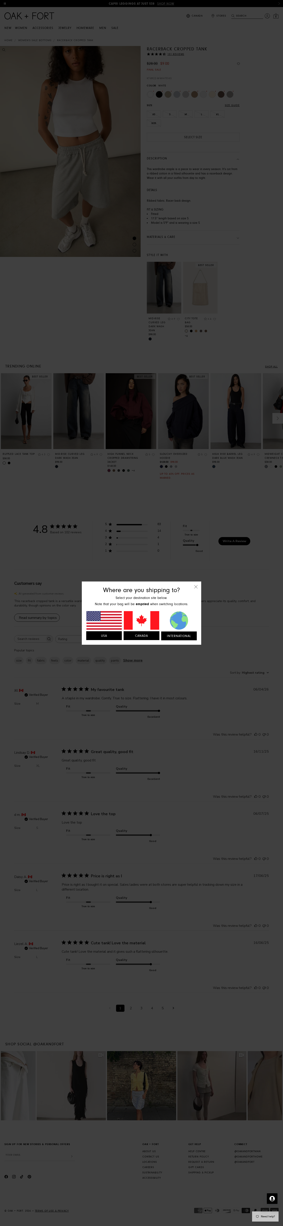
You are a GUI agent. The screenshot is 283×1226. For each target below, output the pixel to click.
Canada (141, 636)
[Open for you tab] (272, 1198)
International (179, 636)
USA (104, 636)
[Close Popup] (196, 589)
